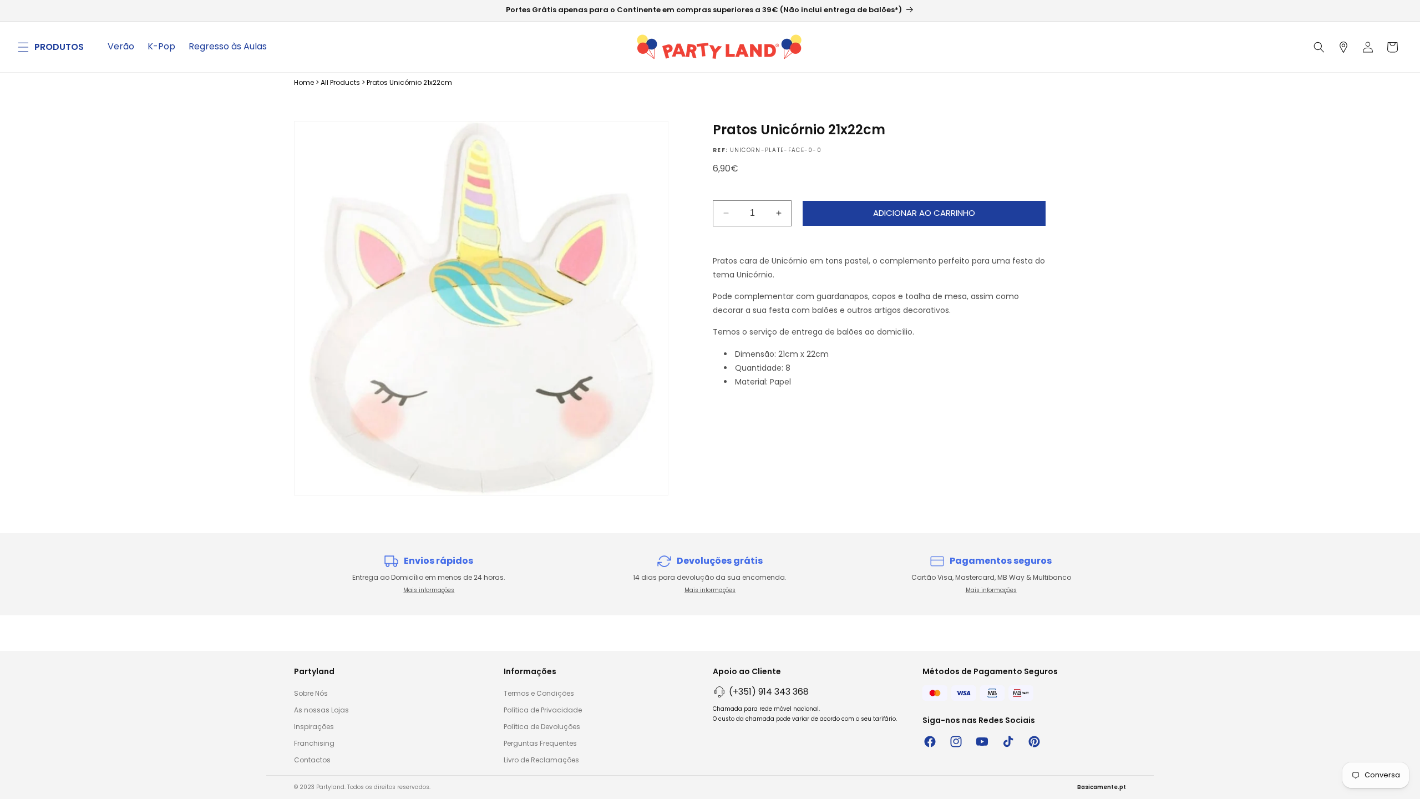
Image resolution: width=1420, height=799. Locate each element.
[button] (23, 47)
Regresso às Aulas (228, 46)
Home (304, 82)
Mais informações (428, 590)
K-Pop (161, 46)
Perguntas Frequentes (540, 743)
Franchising (314, 743)
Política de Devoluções (542, 726)
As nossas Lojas (321, 710)
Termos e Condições (539, 693)
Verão (121, 46)
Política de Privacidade (543, 710)
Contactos (312, 760)
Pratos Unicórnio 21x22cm (409, 82)
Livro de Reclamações (541, 760)
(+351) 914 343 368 (769, 691)
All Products (340, 82)
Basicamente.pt (1101, 787)
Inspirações (314, 726)
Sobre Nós (311, 693)
